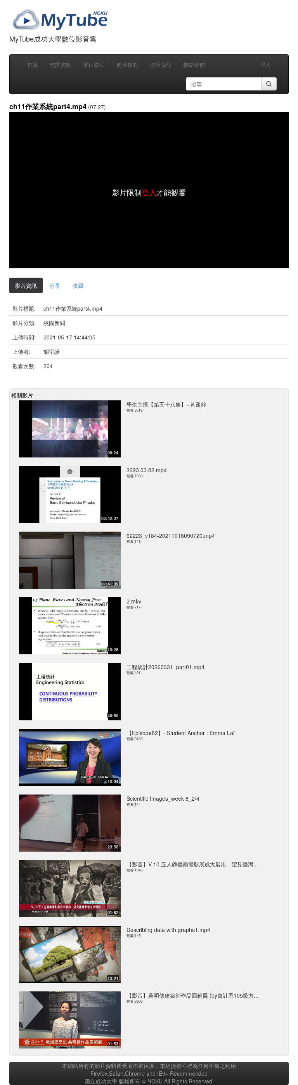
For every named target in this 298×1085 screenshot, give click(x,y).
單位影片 (94, 64)
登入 (265, 64)
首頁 (32, 64)
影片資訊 (26, 285)
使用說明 (161, 64)
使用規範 (127, 64)
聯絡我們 (194, 64)
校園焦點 (60, 64)
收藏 (78, 285)
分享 (54, 285)
